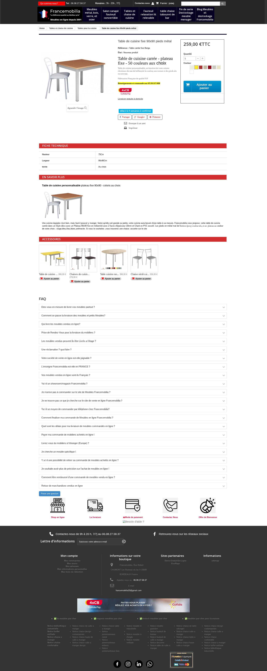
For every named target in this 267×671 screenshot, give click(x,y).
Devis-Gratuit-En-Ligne (175, 561)
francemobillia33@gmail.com (129, 590)
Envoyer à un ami (137, 123)
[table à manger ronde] (114, 258)
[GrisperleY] (214, 67)
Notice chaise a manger (214, 642)
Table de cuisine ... (48, 274)
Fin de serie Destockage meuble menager (186, 14)
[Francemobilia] (60, 14)
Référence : (123, 48)
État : (120, 52)
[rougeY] (209, 67)
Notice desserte (157, 642)
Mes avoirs (72, 563)
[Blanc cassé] (191, 67)
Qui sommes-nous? (49, 3)
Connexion (152, 3)
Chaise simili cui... (140, 274)
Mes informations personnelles (72, 569)
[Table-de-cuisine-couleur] (53, 258)
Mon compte (69, 556)
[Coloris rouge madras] (200, 67)
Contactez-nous (142, 3)
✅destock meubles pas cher (153, 618)
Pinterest (156, 117)
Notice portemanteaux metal (108, 634)
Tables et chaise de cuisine (129, 14)
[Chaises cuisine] (144, 258)
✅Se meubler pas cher (65, 618)
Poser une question (49, 493)
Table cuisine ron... (109, 274)
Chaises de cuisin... (79, 274)
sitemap (215, 561)
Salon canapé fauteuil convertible (111, 14)
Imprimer (133, 128)
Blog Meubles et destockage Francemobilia (205, 14)
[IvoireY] (218, 67)
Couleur (188, 63)
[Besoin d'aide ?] (133, 521)
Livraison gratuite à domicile (130, 99)
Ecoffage (175, 563)
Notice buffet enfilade (213, 645)
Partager (125, 117)
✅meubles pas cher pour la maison (202, 618)
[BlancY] (191, 72)
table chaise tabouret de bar (167, 14)
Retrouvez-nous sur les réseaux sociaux (183, 534)
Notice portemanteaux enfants (108, 643)
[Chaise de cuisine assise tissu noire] (83, 258)
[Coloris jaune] (196, 67)
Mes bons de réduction (72, 572)
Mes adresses (72, 566)
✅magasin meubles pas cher (108, 618)
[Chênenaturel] (205, 67)
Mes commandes (72, 561)
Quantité (188, 54)
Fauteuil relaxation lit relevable (148, 14)
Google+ (141, 117)
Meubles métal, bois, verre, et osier (92, 14)
